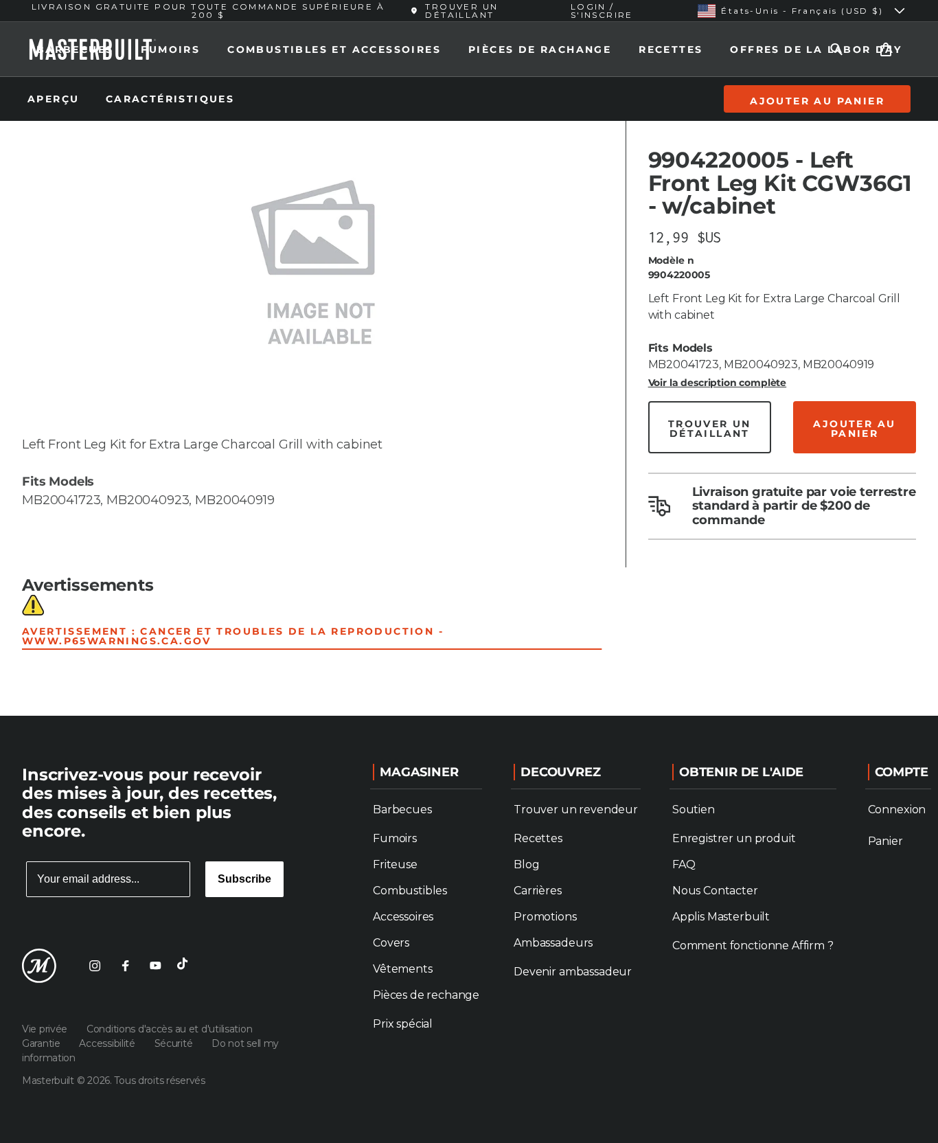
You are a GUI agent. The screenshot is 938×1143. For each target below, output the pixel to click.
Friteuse (395, 864)
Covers (391, 942)
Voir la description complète (717, 382)
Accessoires (403, 916)
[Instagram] (95, 966)
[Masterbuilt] (39, 966)
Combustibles (410, 890)
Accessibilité (108, 1043)
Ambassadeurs (553, 942)
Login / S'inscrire (602, 10)
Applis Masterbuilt (721, 916)
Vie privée (46, 1029)
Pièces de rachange (539, 49)
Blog (526, 864)
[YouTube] (155, 966)
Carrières (538, 890)
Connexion (897, 809)
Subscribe (244, 879)
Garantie (42, 1043)
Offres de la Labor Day (816, 49)
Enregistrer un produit (733, 838)
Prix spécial (403, 1023)
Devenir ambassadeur (573, 971)
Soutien (693, 809)
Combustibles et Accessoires (334, 49)
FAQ (684, 864)
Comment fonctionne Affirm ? (753, 945)
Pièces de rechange (426, 994)
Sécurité (175, 1043)
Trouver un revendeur (576, 809)
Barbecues (75, 49)
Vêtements (403, 968)
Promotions (545, 916)
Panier (885, 841)
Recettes (670, 49)
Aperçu (55, 99)
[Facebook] (125, 966)
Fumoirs (170, 49)
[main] (469, 358)
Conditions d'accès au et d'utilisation (169, 1029)
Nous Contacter (715, 890)
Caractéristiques (170, 99)
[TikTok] (185, 966)
